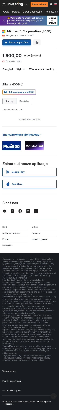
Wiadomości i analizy (41, 69)
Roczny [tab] (9, 101)
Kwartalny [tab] (24, 101)
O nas (35, 227)
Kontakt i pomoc (40, 239)
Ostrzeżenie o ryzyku (11, 390)
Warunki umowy (9, 371)
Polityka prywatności (11, 381)
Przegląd (7, 69)
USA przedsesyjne (33, 11)
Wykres (21, 69)
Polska (16, 11)
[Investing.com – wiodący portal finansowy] (18, 4)
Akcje (6, 11)
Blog (4, 227)
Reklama (36, 233)
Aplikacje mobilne (11, 233)
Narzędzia (7, 245)
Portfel (5, 239)
